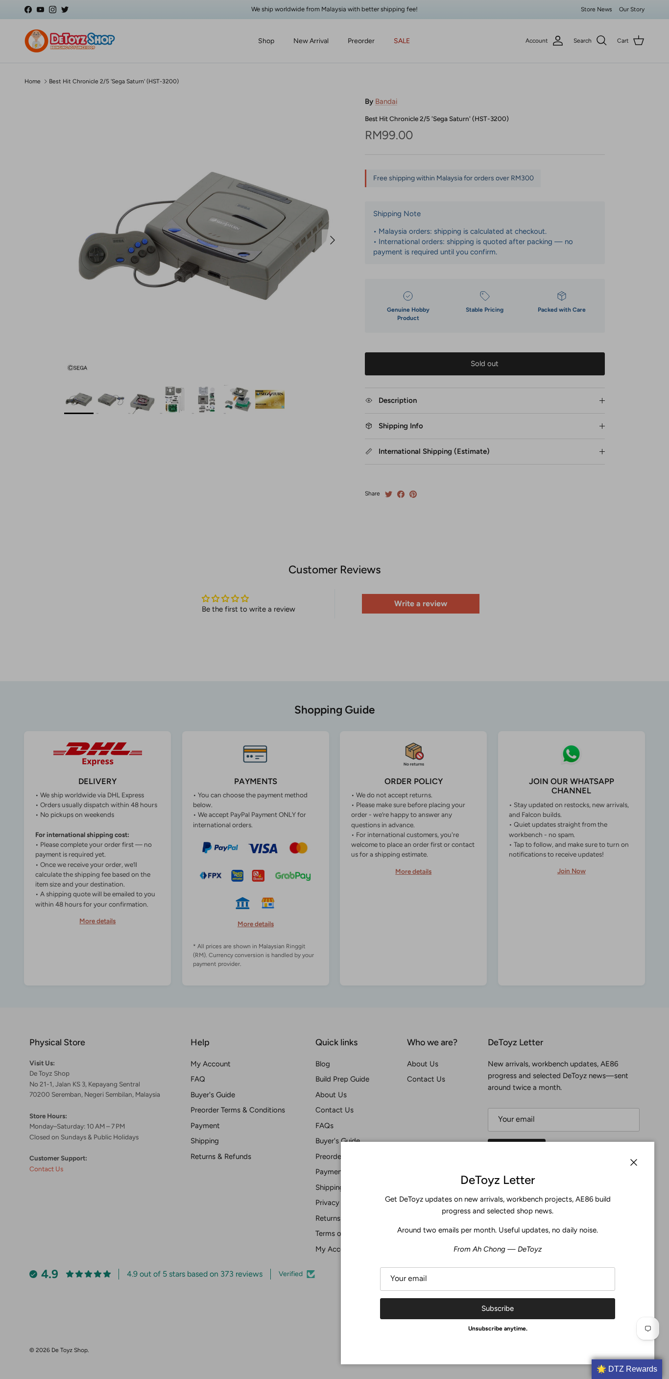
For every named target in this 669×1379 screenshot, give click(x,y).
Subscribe (497, 1308)
